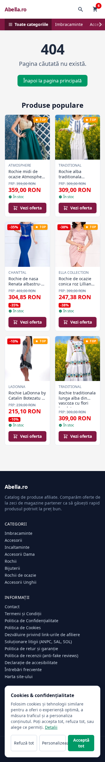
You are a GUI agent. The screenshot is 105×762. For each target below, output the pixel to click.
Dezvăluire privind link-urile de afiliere (42, 634)
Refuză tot (24, 743)
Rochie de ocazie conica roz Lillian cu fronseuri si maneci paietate (75, 286)
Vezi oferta (31, 208)
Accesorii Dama (20, 554)
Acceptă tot (81, 743)
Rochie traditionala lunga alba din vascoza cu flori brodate (77, 400)
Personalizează (54, 743)
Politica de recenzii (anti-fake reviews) (41, 655)
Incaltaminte (17, 547)
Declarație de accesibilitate (31, 662)
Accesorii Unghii (20, 582)
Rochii (11, 561)
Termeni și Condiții (23, 613)
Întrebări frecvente (23, 669)
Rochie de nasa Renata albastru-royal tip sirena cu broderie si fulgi (26, 286)
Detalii (51, 727)
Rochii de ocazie (20, 575)
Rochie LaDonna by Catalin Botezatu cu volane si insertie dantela (27, 400)
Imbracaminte (69, 24)
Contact (12, 606)
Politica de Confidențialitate (31, 620)
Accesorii (13, 540)
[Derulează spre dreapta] (100, 24)
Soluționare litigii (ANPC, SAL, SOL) (38, 641)
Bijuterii (12, 568)
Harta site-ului (19, 676)
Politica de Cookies (23, 627)
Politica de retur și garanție (31, 648)
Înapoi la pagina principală (52, 80)
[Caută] (80, 9)
